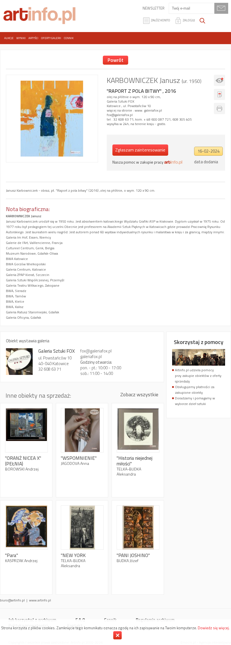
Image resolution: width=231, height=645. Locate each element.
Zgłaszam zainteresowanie (140, 150)
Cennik (69, 38)
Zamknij (117, 635)
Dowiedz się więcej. (214, 628)
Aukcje (9, 38)
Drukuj (219, 108)
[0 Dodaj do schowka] (219, 80)
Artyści (33, 38)
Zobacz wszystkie (139, 394)
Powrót (115, 60)
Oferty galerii (51, 38)
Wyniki (21, 38)
